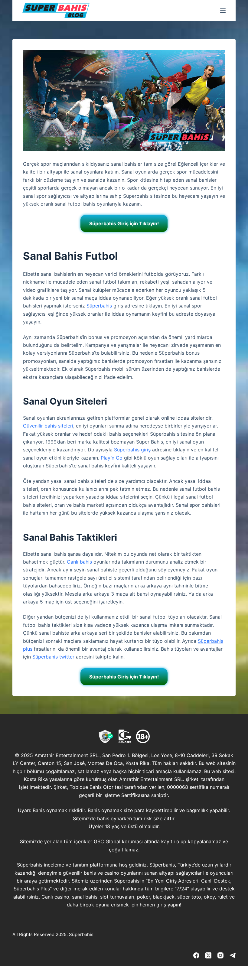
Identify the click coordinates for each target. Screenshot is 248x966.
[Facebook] (196, 955)
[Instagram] (220, 955)
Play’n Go (111, 458)
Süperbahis (99, 306)
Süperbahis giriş (132, 450)
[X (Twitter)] (208, 955)
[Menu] (223, 10)
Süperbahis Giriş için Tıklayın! (124, 223)
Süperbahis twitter (53, 657)
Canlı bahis (79, 562)
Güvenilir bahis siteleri (48, 426)
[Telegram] (233, 955)
